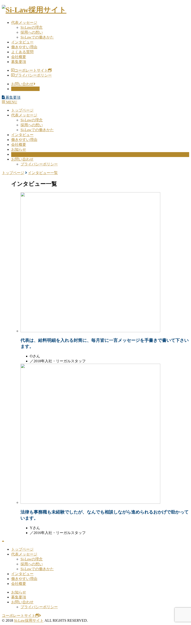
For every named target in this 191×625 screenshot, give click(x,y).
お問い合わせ (22, 84)
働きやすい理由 (24, 47)
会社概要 (18, 57)
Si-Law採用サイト (29, 620)
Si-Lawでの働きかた (37, 37)
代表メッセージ (24, 22)
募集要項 (18, 62)
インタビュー (22, 42)
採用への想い (31, 32)
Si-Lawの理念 (31, 27)
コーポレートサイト (31, 70)
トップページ (22, 110)
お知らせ (18, 149)
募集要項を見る (24, 89)
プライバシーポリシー (33, 75)
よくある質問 (22, 52)
